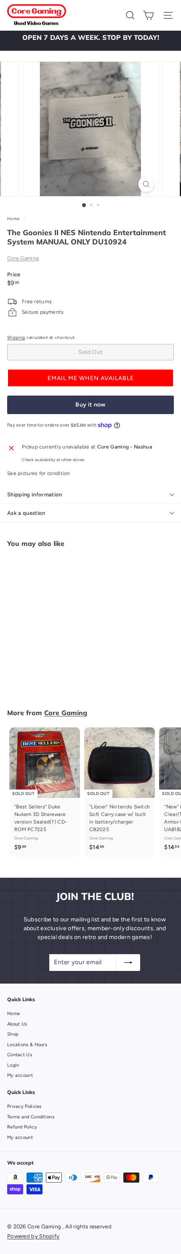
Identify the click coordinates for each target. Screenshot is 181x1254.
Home (14, 218)
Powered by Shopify (33, 1236)
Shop (13, 1034)
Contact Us (19, 1054)
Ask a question (26, 513)
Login (13, 1065)
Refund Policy (22, 1127)
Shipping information (34, 494)
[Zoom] (146, 184)
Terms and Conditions (30, 1117)
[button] (90, 378)
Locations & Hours (27, 1044)
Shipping (16, 337)
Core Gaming (23, 258)
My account (20, 1075)
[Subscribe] (128, 962)
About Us (17, 1024)
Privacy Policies (24, 1106)
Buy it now (90, 404)
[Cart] (148, 15)
